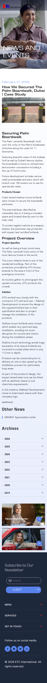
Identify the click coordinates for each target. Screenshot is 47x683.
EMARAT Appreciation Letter (20, 417)
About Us (11, 543)
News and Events (16, 518)
